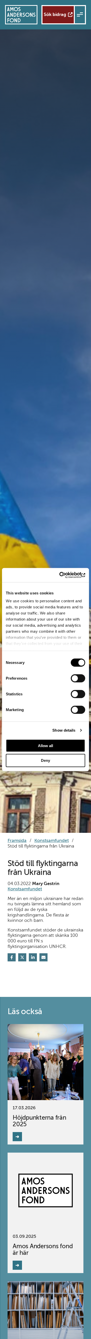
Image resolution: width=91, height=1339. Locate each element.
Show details (63, 730)
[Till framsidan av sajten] (21, 15)
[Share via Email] (43, 957)
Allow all (45, 745)
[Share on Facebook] (12, 957)
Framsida (17, 840)
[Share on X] (22, 957)
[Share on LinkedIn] (33, 957)
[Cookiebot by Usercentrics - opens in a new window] (64, 575)
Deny (45, 760)
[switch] (78, 678)
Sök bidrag (55, 14)
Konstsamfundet (51, 840)
